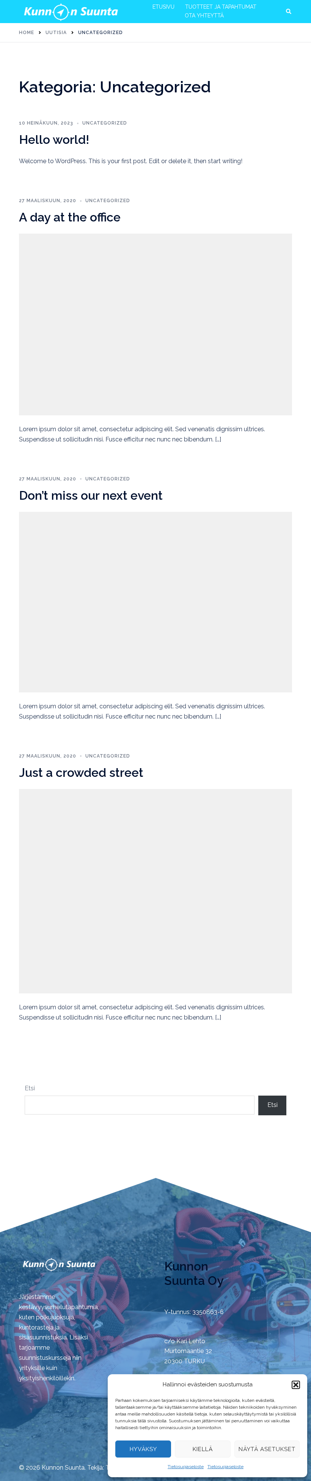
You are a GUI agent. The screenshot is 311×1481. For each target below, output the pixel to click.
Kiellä (203, 1449)
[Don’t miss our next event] (155, 601)
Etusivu (163, 7)
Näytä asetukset (267, 1449)
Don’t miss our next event (91, 495)
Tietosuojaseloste (186, 1466)
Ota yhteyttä (204, 15)
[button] (296, 1385)
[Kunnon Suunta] (71, 11)
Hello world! (54, 140)
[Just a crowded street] (155, 890)
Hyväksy (143, 1449)
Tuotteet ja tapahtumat (220, 7)
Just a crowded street (81, 772)
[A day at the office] (155, 323)
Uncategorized (104, 123)
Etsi (30, 1088)
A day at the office (70, 217)
